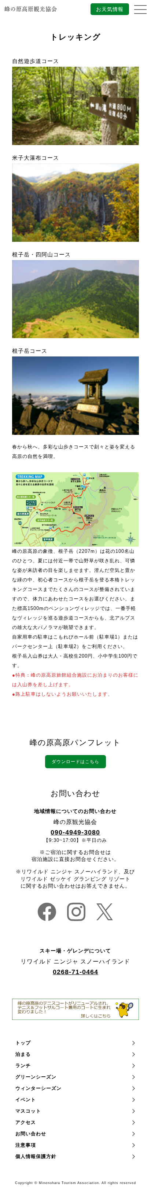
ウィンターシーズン (38, 1088)
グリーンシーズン (35, 1077)
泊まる (23, 1054)
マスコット (28, 1111)
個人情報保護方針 (35, 1156)
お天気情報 (110, 9)
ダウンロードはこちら (75, 761)
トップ (23, 1043)
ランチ (23, 1065)
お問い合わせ (30, 1133)
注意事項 (25, 1145)
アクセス (25, 1122)
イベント (25, 1099)
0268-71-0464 (75, 972)
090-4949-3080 (75, 832)
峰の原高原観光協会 (30, 9)
